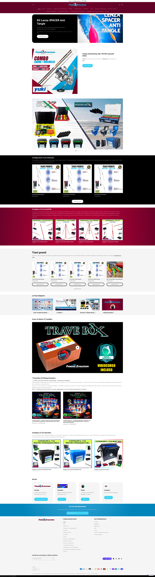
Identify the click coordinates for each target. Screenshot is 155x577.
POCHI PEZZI (87, 65)
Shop (64, 524)
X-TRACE (59, 312)
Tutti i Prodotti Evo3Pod (40, 312)
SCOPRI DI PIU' (43, 36)
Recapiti (88, 573)
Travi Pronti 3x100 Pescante (38, 194)
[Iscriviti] (87, 513)
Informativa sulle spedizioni (81, 573)
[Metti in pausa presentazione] (85, 150)
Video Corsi (65, 526)
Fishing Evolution (108, 312)
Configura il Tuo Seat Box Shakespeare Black (41, 469)
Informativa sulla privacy (57, 573)
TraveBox (65, 530)
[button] (33, 4)
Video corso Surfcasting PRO (69, 528)
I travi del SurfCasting (68, 545)
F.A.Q (95, 530)
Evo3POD (65, 534)
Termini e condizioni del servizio (69, 573)
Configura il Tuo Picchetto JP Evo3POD (110, 241)
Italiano (35, 569)
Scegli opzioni (40, 284)
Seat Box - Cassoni (67, 541)
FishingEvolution (38, 573)
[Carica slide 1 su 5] (72, 151)
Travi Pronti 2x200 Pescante (94, 279)
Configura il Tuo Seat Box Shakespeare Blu (72, 469)
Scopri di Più (77, 126)
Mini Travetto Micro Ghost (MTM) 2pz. (115, 279)
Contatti (65, 551)
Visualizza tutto (77, 201)
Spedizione (96, 524)
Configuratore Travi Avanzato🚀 (70, 547)
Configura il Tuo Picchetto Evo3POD (39, 241)
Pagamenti (96, 526)
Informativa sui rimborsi (47, 573)
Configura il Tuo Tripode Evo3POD (86, 241)
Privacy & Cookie (98, 534)
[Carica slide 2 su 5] (74, 151)
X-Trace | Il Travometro (68, 543)
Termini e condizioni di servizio (101, 532)
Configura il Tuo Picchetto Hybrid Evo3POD (64, 241)
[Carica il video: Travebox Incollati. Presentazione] (77, 347)
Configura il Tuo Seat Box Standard (101, 469)
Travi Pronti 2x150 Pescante (100, 194)
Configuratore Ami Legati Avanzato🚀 (71, 549)
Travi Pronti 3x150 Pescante (69, 194)
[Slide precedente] (69, 150)
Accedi (61, 499)
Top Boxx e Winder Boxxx (87, 312)
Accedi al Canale (40, 499)
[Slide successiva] (82, 150)
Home (64, 521)
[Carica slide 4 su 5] (78, 151)
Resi (95, 528)
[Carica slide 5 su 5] (80, 151)
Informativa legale (94, 573)
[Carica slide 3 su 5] (76, 151)
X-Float (64, 536)
